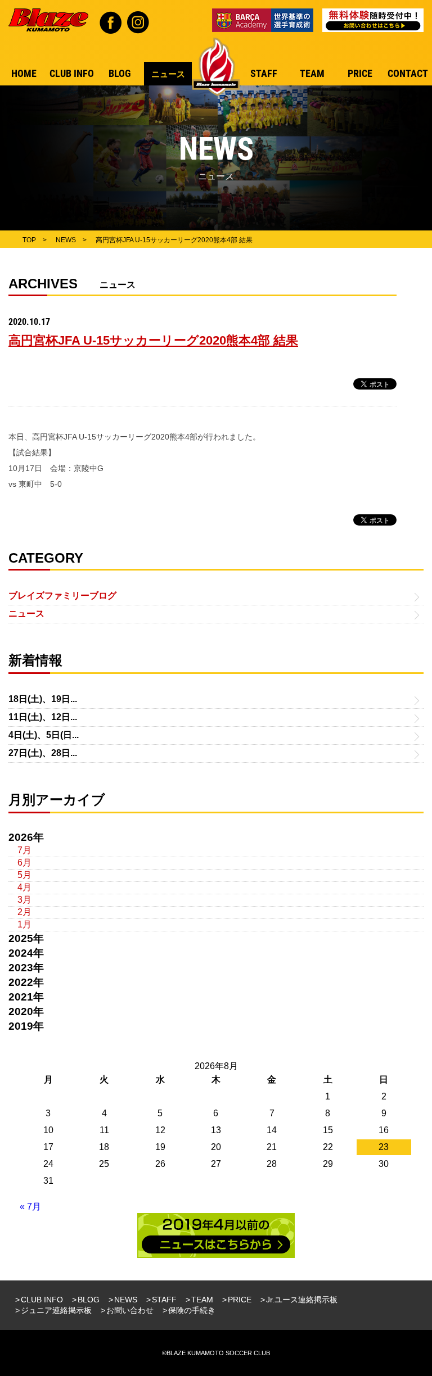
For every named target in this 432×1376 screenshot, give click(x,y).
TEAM (202, 1299)
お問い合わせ (130, 1310)
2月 (24, 912)
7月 (24, 850)
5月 (24, 875)
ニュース (26, 613)
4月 (24, 887)
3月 (24, 899)
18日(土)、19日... (42, 699)
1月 (24, 924)
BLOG (89, 1299)
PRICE (239, 1299)
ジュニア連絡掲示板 (56, 1310)
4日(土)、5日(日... (43, 735)
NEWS (125, 1299)
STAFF (164, 1299)
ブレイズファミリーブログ (62, 595)
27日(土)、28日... (42, 753)
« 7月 (30, 1206)
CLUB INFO (42, 1299)
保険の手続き (191, 1310)
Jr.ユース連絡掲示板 (302, 1299)
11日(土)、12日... (42, 717)
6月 (24, 862)
